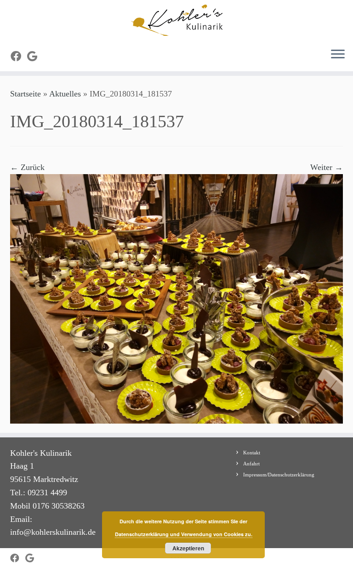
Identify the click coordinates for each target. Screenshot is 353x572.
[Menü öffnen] (338, 55)
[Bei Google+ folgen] (35, 56)
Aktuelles (65, 93)
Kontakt (251, 452)
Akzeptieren (188, 548)
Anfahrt (251, 463)
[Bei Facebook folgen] (19, 56)
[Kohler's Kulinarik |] (176, 20)
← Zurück (27, 167)
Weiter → (326, 167)
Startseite (25, 93)
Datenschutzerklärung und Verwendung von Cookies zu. (183, 534)
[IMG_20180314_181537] (176, 297)
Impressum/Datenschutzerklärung (278, 474)
